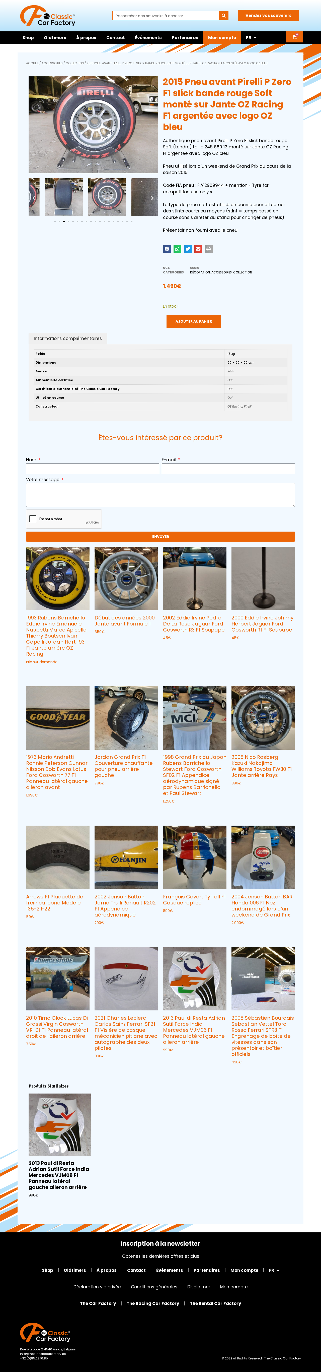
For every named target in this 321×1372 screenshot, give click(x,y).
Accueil (32, 63)
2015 (230, 371)
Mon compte (222, 38)
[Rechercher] (223, 15)
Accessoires (52, 63)
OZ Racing (235, 406)
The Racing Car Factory (153, 1303)
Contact (115, 38)
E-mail (169, 460)
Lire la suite (37, 672)
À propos (86, 38)
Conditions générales (154, 1287)
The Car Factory (98, 1303)
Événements (148, 38)
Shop (28, 38)
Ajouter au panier (194, 321)
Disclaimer (198, 1287)
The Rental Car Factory (215, 1303)
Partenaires (185, 38)
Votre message (43, 480)
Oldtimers (55, 38)
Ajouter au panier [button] (181, 648)
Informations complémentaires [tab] (68, 338)
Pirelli (248, 406)
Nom (32, 460)
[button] (34, 198)
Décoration (200, 272)
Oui (229, 380)
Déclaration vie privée (97, 1287)
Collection (75, 63)
